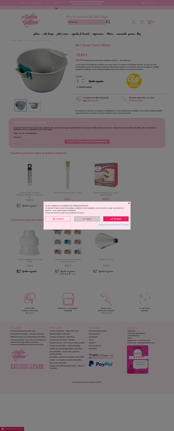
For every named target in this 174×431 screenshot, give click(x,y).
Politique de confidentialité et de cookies (114, 225)
